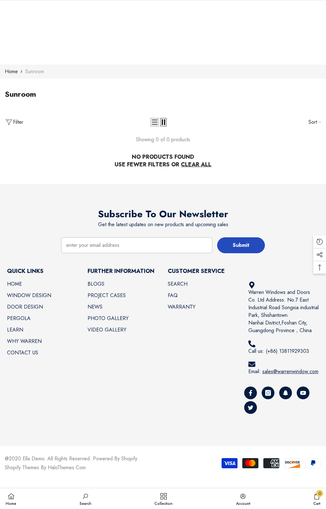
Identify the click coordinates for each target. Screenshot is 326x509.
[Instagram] (268, 393)
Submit (241, 245)
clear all (196, 164)
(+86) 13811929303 (287, 351)
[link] (85, 499)
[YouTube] (303, 393)
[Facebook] (250, 393)
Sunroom (34, 71)
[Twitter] (250, 407)
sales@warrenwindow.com (290, 371)
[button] (155, 122)
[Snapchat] (285, 393)
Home (11, 71)
